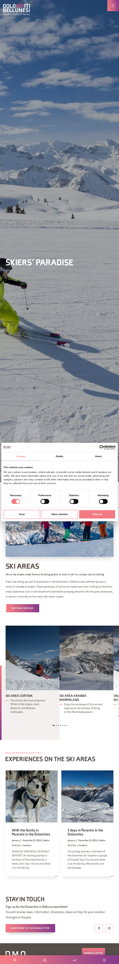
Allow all (97, 514)
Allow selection (59, 514)
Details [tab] (59, 456)
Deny (22, 514)
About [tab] (98, 456)
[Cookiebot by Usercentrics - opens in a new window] (101, 447)
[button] (16, 9)
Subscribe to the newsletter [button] (30, 928)
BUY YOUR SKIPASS (23, 608)
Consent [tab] (20, 456)
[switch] (44, 501)
